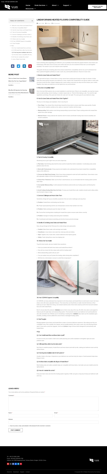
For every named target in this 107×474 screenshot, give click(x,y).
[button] (32, 20)
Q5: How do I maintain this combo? (20, 57)
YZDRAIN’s (57, 310)
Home (28, 5)
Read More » (11, 85)
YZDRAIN (75, 313)
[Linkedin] (18, 464)
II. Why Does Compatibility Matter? (19, 27)
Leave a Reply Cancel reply (18, 59)
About (54, 5)
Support (66, 5)
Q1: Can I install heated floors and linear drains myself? (22, 48)
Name (10, 412)
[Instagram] (10, 464)
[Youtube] (8, 464)
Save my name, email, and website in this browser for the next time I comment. (30, 425)
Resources (30, 9)
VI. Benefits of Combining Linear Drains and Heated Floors (22, 36)
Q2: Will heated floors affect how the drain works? (22, 50)
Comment (11, 395)
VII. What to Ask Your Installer (18, 39)
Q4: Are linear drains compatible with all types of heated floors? (22, 54)
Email (56, 412)
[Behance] (16, 464)
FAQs (12, 45)
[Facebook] (13, 464)
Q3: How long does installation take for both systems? (22, 52)
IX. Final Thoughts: (15, 43)
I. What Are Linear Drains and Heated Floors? (21, 25)
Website (10, 419)
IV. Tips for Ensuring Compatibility (19, 32)
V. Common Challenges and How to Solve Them (22, 34)
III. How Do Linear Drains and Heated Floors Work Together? (22, 30)
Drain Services (40, 5)
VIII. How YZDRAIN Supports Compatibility (21, 41)
